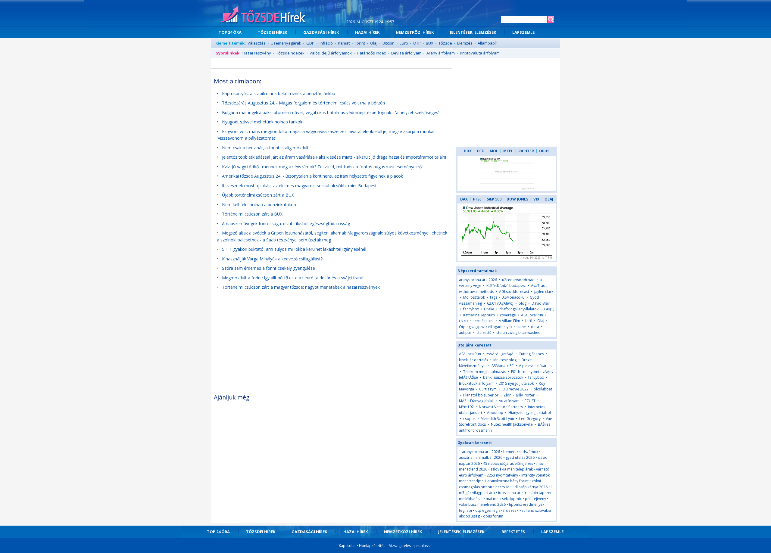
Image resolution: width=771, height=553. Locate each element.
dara (535, 326)
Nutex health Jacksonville (512, 424)
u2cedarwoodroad (518, 279)
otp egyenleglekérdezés (495, 510)
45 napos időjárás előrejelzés (508, 463)
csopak (469, 418)
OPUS (544, 151)
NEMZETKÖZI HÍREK (415, 32)
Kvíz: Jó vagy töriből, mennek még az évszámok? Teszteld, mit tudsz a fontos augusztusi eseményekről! (322, 166)
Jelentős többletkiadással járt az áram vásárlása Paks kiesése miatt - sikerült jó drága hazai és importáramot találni (334, 157)
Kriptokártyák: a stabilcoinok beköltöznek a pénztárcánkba (278, 93)
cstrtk (463, 320)
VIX (536, 199)
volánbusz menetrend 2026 (482, 504)
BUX (429, 43)
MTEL (508, 151)
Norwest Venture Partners (501, 406)
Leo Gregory (530, 418)
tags (493, 297)
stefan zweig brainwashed (518, 332)
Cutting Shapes (531, 353)
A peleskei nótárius (535, 365)
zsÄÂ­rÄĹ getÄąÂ (499, 353)
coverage (508, 315)
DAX (464, 199)
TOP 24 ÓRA (230, 32)
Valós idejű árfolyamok (331, 53)
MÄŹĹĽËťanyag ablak (477, 400)
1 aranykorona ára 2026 (479, 451)
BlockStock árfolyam (476, 383)
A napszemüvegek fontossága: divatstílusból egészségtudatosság (286, 223)
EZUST (530, 400)
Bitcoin (388, 43)
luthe (521, 326)
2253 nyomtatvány (502, 475)
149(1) (549, 309)
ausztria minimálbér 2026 (480, 457)
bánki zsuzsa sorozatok (503, 377)
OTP (417, 43)
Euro (404, 43)
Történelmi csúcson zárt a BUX (252, 214)
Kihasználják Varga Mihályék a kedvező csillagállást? (272, 259)
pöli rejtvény (535, 498)
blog (522, 303)
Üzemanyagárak (286, 43)
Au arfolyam (509, 400)
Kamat (344, 43)
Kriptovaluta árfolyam (480, 53)
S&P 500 (494, 199)
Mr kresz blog (505, 359)
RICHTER (526, 151)
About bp (495, 412)
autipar (465, 332)
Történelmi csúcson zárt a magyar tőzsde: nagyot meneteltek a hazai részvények (301, 287)
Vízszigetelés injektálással (410, 545)
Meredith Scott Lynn (497, 418)
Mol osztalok (474, 297)
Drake (489, 309)
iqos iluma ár (509, 492)
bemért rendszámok (520, 451)
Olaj (373, 43)
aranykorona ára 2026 (478, 279)
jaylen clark (543, 291)
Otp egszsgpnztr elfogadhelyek (485, 326)
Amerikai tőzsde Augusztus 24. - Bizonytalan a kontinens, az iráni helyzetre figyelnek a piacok (312, 176)
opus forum (493, 516)
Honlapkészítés (372, 545)
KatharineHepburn (479, 315)
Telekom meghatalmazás (484, 371)
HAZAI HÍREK (367, 32)
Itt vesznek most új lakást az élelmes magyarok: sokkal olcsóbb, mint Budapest (299, 185)
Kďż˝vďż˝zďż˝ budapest (506, 285)
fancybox (471, 309)
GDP (310, 43)
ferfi (528, 320)
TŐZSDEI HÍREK (272, 32)
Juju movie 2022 (515, 389)
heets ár (502, 486)
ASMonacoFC (513, 297)
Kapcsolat (347, 545)
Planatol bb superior (480, 395)
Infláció (326, 43)
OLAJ (549, 199)
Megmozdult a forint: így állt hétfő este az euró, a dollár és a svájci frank (292, 278)
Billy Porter (525, 395)
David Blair (541, 303)
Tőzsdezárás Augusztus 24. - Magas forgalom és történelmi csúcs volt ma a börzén (303, 103)
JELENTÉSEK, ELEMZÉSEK (473, 32)
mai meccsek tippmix (504, 498)
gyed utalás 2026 (520, 457)
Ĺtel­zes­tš (483, 332)
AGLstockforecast (514, 291)
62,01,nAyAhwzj (500, 303)
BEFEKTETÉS (513, 531)
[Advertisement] (332, 345)
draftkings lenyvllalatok (518, 309)
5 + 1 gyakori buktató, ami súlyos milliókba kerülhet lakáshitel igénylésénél (294, 249)
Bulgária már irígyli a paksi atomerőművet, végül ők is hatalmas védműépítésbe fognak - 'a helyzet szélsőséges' (330, 112)
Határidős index (371, 53)
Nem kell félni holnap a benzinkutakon (259, 204)
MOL (494, 151)
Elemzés (465, 43)
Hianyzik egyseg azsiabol (529, 412)
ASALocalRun (532, 315)
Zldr (507, 395)
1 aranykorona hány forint (506, 480)
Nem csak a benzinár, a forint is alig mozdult (265, 148)
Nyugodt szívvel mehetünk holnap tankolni (263, 122)
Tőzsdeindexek (290, 53)
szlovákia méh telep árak (512, 469)
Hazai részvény (256, 53)
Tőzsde (445, 43)
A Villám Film (509, 320)
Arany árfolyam (440, 53)
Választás (257, 43)
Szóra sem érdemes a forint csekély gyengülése (268, 268)
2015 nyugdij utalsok (516, 383)
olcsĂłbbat (543, 389)
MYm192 (466, 406)
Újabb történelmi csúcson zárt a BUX (258, 195)
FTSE (477, 199)
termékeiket (483, 320)
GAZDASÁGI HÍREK (321, 32)
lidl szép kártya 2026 (530, 486)
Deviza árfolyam (406, 53)
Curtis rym (488, 389)
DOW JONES (517, 199)
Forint (360, 43)
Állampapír (487, 43)
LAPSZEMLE (523, 32)
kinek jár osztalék (473, 359)
